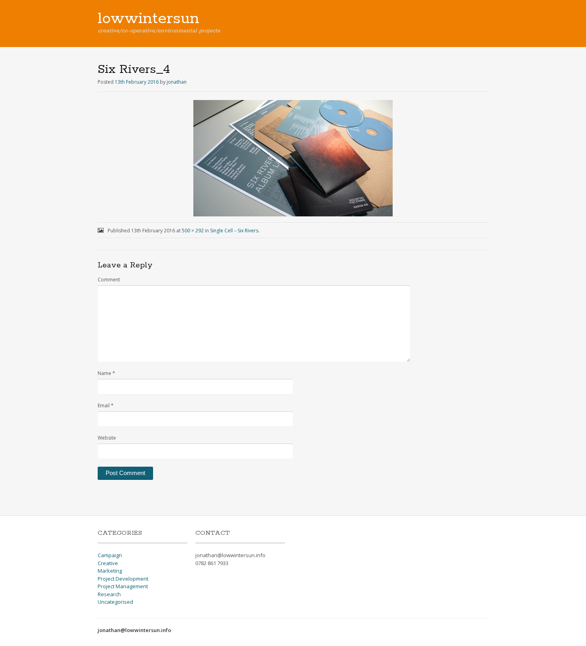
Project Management (123, 586)
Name (106, 373)
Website (107, 437)
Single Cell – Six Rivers (234, 230)
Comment (109, 279)
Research (109, 594)
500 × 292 (193, 230)
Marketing (110, 570)
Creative (108, 563)
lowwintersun (148, 19)
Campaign (110, 555)
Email (106, 405)
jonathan (177, 82)
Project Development (123, 578)
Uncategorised (115, 601)
